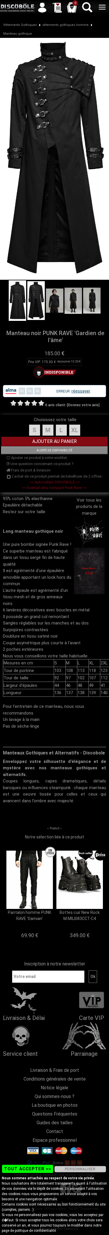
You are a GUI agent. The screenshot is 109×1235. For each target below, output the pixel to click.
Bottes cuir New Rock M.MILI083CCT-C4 (80, 915)
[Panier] (72, 7)
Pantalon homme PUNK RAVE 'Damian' (29, 915)
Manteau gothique (17, 34)
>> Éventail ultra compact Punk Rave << (54, 487)
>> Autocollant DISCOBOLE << (55, 482)
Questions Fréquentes (54, 1114)
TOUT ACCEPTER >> (27, 1168)
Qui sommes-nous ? (54, 1096)
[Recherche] (87, 7)
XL (74, 430)
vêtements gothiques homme (65, 25)
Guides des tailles (55, 1122)
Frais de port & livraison (30, 470)
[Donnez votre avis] (83, 405)
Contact (54, 1131)
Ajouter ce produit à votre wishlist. (39, 457)
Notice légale (54, 1087)
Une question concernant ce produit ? (42, 464)
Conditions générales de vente (55, 1079)
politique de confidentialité (35, 1231)
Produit (54, 828)
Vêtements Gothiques (20, 25)
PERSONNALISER (80, 1169)
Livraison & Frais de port (54, 1070)
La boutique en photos (55, 1105)
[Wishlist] (57, 7)
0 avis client (55, 405)
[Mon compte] (42, 7)
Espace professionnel (55, 1140)
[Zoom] (54, 158)
